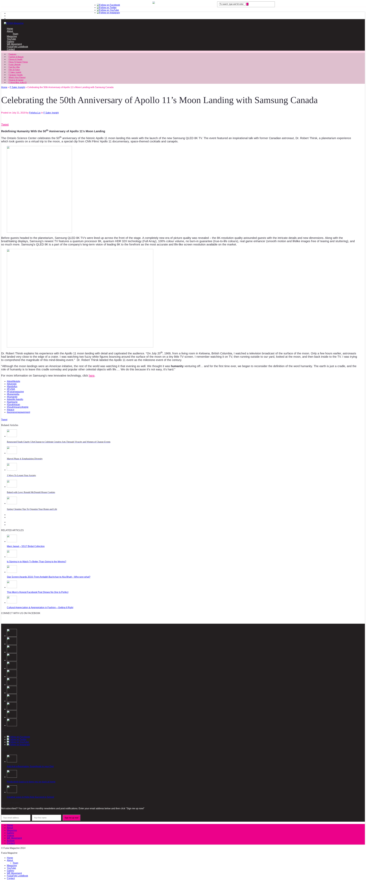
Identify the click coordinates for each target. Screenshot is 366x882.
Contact (11, 49)
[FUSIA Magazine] (183, 23)
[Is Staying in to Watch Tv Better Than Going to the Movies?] (12, 557)
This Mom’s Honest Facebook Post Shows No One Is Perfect (37, 592)
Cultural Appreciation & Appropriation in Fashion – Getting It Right (40, 607)
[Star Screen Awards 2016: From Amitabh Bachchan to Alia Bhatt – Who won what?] (12, 572)
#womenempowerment (18, 412)
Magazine (12, 36)
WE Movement (14, 44)
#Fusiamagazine (15, 391)
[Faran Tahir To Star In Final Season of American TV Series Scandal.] (12, 660)
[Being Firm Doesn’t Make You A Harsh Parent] (12, 693)
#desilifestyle (13, 381)
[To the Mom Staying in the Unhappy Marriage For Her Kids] (12, 684)
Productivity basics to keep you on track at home (31, 782)
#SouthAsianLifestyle (17, 407)
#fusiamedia (13, 394)
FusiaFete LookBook (17, 46)
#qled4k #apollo (15, 399)
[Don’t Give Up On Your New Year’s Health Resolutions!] (12, 725)
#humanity (12, 397)
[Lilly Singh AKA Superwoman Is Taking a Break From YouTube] (12, 701)
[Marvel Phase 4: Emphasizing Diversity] (12, 453)
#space (10, 409)
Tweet (5, 124)
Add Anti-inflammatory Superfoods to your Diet (30, 766)
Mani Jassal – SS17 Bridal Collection (26, 546)
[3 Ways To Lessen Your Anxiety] (12, 470)
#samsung (12, 402)
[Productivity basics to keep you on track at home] (12, 777)
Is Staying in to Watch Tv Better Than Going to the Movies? (36, 561)
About (10, 31)
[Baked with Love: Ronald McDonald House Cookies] (12, 486)
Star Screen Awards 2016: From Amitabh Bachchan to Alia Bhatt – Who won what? (48, 577)
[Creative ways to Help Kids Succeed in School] (12, 792)
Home (10, 28)
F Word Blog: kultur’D (18, 82)
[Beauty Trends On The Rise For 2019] (12, 717)
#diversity (12, 384)
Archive (11, 840)
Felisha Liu (34, 113)
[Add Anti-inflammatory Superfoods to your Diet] (12, 761)
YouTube (11, 39)
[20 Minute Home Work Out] (12, 709)
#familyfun (12, 386)
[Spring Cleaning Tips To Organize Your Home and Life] (12, 503)
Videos (10, 835)
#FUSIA (11, 389)
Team (15, 34)
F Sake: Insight (51, 113)
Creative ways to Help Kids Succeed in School (30, 797)
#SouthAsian (13, 404)
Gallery (10, 41)
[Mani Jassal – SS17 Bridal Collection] (12, 541)
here (92, 375)
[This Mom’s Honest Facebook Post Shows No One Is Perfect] (12, 587)
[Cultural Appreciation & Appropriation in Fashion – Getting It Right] (12, 602)
